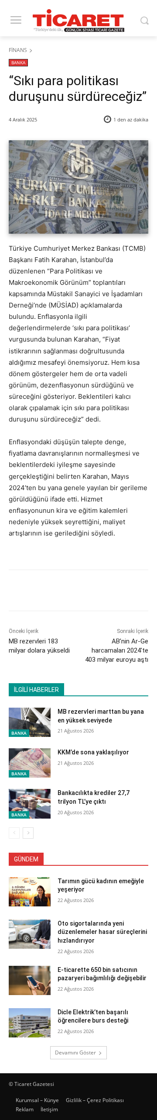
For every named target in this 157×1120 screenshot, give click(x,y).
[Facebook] (45, 592)
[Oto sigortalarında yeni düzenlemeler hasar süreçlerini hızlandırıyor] (30, 934)
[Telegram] (125, 592)
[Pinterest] (85, 592)
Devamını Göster (75, 1052)
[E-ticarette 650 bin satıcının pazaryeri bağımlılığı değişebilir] (30, 980)
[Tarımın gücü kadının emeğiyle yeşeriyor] (30, 891)
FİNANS (18, 50)
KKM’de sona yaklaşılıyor (93, 752)
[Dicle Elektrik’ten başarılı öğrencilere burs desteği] (30, 1022)
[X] (65, 592)
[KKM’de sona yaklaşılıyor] (30, 763)
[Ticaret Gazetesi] (78, 20)
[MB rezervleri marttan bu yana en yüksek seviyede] (30, 722)
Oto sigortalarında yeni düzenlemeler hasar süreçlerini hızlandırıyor (102, 932)
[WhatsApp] (105, 592)
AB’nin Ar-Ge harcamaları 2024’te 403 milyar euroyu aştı (116, 650)
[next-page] (28, 833)
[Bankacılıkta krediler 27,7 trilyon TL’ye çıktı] (30, 803)
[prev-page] (14, 833)
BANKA (18, 62)
